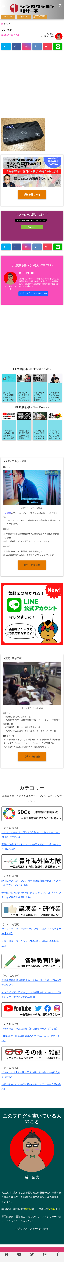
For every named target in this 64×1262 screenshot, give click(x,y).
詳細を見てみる (32, 194)
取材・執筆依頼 (32, 565)
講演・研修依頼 (32, 756)
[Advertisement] (32, 85)
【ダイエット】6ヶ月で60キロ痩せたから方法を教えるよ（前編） (30, 1074)
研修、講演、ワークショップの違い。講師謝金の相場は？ (30, 943)
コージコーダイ (47, 36)
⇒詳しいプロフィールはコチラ (32, 1228)
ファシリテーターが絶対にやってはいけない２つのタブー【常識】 (31, 931)
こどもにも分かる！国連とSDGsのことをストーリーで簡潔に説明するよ (30, 834)
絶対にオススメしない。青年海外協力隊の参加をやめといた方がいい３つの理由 (31, 882)
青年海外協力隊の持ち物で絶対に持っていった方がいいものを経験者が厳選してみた (31, 895)
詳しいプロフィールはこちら (34, 293)
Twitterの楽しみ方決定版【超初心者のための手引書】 (29, 1028)
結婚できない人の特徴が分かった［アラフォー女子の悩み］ (31, 1086)
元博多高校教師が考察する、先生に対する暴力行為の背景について (31, 982)
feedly (33, 227)
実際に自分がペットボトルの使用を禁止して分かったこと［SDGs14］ (31, 846)
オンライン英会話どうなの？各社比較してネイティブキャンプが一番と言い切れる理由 (31, 994)
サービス (24, 17)
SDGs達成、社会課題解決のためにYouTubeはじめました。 (30, 1038)
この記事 (7, 513)
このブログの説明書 (39, 16)
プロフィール (8, 17)
